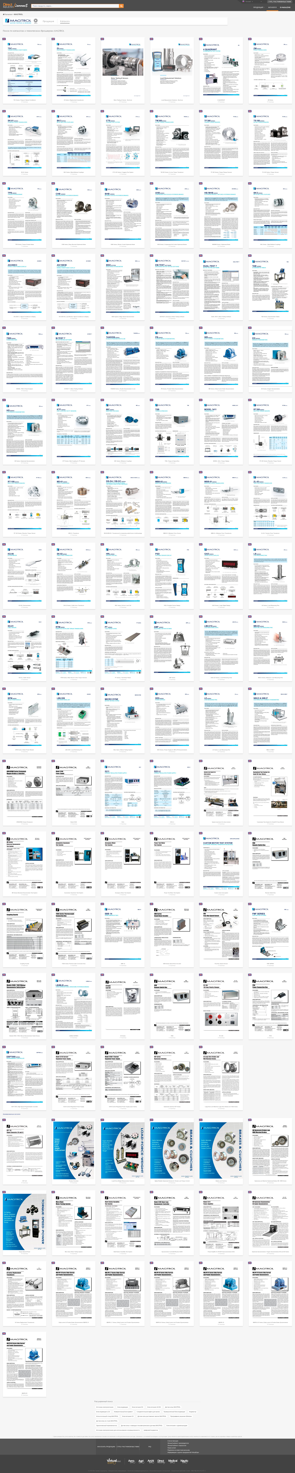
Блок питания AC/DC (154, 1407)
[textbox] (75, 6)
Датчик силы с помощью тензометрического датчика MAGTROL (141, 1425)
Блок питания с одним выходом (177, 1425)
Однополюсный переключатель (106, 1425)
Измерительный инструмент (123, 1412)
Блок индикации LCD (103, 1412)
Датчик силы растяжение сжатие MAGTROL (152, 1416)
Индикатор (192, 1412)
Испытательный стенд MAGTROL (107, 1416)
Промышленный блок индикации (174, 1412)
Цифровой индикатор (151, 1430)
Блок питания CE (128, 1416)
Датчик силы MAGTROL (172, 1407)
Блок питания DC (137, 1407)
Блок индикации (122, 1407)
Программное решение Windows (181, 1416)
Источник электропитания (104, 1407)
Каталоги (272, 7)
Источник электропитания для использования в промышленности (118, 1430)
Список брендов (173, 1441)
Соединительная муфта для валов (148, 1412)
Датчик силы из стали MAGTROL (107, 1421)
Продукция (258, 7)
